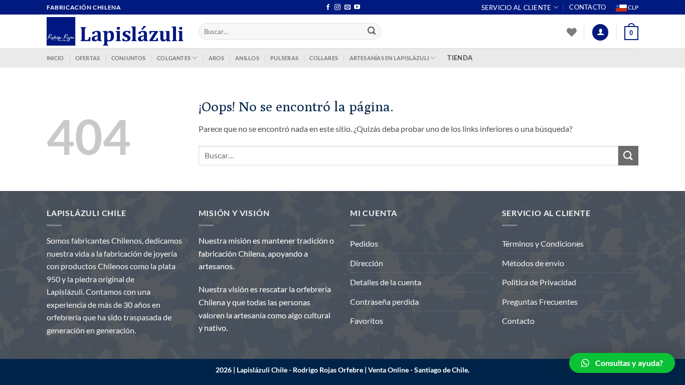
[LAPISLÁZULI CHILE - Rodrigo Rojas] (115, 31)
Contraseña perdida (384, 301)
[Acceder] (600, 32)
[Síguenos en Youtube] (357, 7)
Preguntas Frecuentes (540, 301)
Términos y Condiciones (543, 243)
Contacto (587, 7)
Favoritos (366, 320)
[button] (622, 363)
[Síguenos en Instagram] (337, 7)
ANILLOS (247, 58)
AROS (216, 58)
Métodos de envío (533, 263)
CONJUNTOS (128, 58)
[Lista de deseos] (572, 32)
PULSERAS (284, 58)
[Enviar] (372, 31)
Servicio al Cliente (516, 8)
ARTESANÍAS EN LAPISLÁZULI (389, 58)
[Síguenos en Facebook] (328, 7)
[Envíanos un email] (348, 7)
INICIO (55, 58)
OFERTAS (87, 58)
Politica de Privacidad (539, 282)
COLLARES (323, 58)
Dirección (366, 263)
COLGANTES (174, 58)
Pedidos (364, 243)
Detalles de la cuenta (385, 282)
